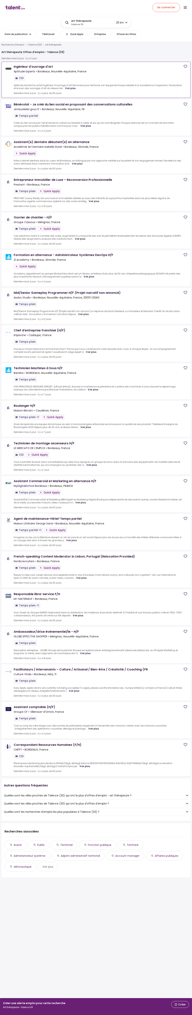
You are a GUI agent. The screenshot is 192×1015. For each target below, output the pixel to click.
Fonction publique (99, 845)
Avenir (18, 845)
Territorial (66, 845)
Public (41, 845)
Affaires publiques (166, 856)
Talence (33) (35, 45)
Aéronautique (23, 867)
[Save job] (185, 66)
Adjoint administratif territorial (80, 856)
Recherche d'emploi (13, 45)
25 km (120, 22)
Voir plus (70, 88)
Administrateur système (29, 856)
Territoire (133, 845)
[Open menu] (185, 7)
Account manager (127, 856)
